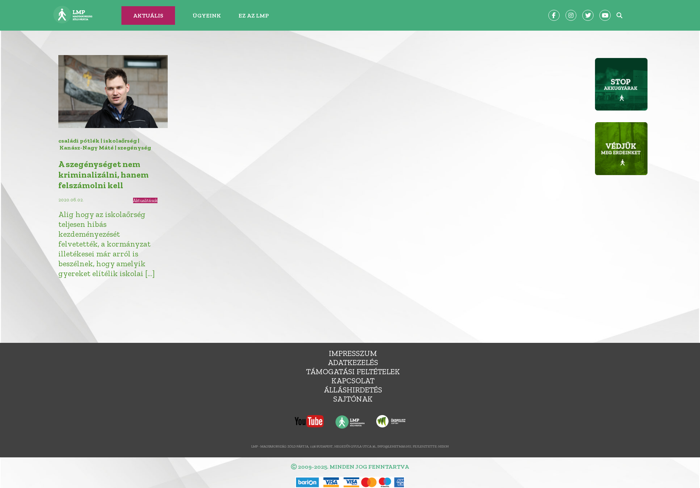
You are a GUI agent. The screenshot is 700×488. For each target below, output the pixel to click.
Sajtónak (353, 398)
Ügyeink (206, 15)
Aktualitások (145, 200)
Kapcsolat (352, 380)
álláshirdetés (353, 389)
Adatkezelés (353, 362)
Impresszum (353, 353)
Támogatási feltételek (353, 371)
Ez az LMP (253, 15)
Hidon (443, 446)
